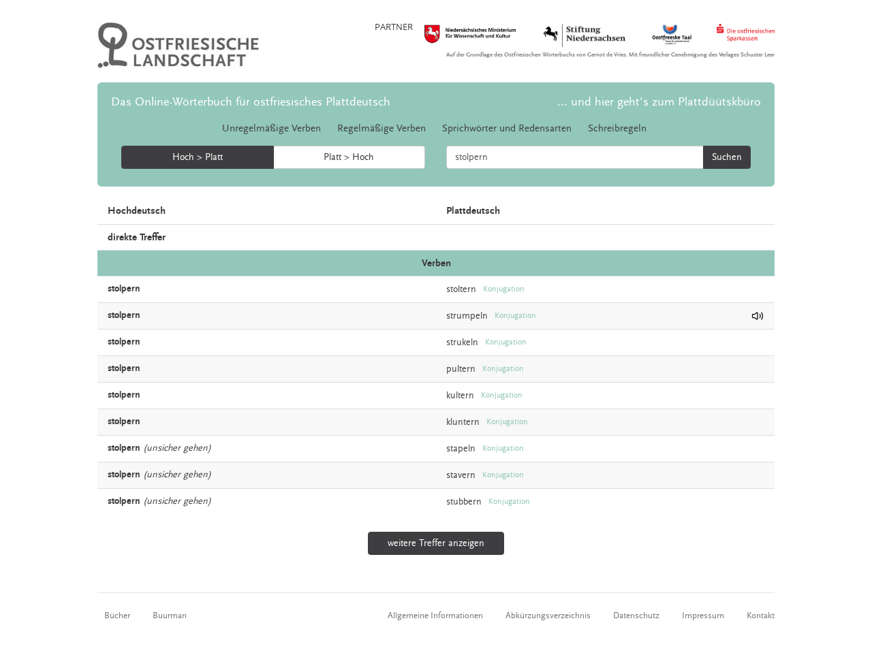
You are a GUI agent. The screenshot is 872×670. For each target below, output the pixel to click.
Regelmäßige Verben (381, 128)
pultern (461, 369)
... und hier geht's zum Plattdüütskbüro (659, 102)
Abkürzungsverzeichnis (548, 615)
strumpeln (467, 315)
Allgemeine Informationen (435, 615)
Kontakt (761, 615)
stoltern (461, 289)
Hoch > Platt (197, 157)
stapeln (461, 448)
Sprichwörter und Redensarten (507, 128)
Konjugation (504, 289)
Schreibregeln (617, 128)
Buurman (170, 615)
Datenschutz (636, 615)
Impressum (703, 615)
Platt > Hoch (349, 157)
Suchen (727, 157)
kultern (460, 395)
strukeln (462, 342)
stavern (461, 475)
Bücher (117, 615)
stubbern (464, 501)
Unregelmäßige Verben (271, 128)
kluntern (463, 422)
